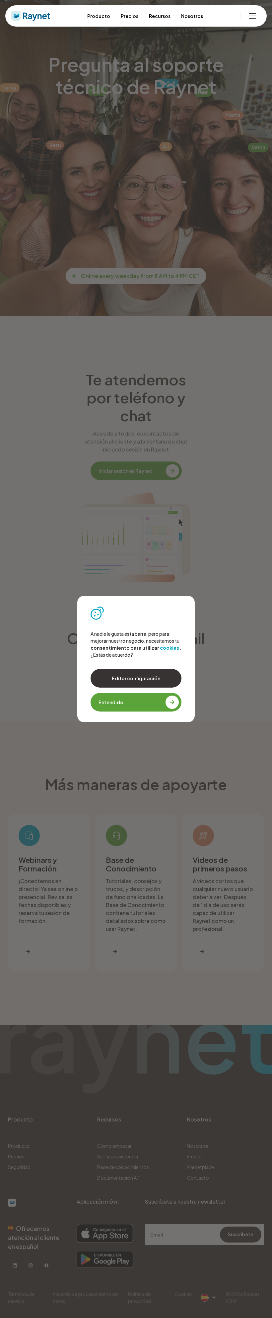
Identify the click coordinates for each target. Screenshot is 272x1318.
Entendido (111, 702)
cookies (169, 648)
